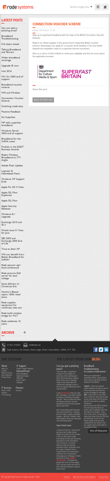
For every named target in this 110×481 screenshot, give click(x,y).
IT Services (6, 387)
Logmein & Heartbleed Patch (10, 172)
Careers (4, 371)
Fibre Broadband (22, 374)
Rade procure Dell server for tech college (11, 276)
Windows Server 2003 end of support (12, 132)
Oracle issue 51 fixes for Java (12, 231)
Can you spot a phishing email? (9, 29)
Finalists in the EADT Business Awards (12, 148)
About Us (4, 368)
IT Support (21, 365)
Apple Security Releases (9, 207)
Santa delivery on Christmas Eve (10, 285)
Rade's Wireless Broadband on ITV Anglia (11, 157)
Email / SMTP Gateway (21, 381)
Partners (19, 387)
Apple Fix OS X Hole (12, 186)
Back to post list (43, 99)
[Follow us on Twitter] (101, 349)
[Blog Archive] (24, 332)
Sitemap (66, 477)
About (4, 365)
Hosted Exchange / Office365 (22, 377)
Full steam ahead (10, 43)
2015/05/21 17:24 (47, 30)
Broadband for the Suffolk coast (11, 140)
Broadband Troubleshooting (9, 37)
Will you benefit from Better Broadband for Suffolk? (12, 257)
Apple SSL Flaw (9, 200)
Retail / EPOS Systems (6, 391)
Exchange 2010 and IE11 (11, 223)
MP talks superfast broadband (11, 124)
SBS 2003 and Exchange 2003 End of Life (11, 241)
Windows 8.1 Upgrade (8, 215)
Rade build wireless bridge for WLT (11, 314)
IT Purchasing (6, 395)
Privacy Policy (6, 377)
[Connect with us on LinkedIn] (106, 349)
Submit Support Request (24, 368)
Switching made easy (12, 106)
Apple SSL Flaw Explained (9, 194)
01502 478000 (13, 345)
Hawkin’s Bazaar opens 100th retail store (11, 294)
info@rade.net (35, 345)
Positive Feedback (10, 111)
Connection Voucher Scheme (12, 99)
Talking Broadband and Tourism (11, 51)
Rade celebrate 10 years (10, 322)
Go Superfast (8, 117)
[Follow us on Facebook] (95, 349)
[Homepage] (105, 7)
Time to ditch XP (10, 248)
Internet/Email (23, 371)
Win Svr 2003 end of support (12, 78)
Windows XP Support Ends (12, 180)
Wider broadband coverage (10, 59)
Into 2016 (6, 71)
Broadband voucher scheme (11, 86)
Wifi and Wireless (10, 92)
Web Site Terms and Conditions (6, 374)
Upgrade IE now (10, 65)
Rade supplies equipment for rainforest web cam (11, 305)
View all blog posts (98, 430)
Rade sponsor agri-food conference (11, 266)
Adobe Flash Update (12, 165)
